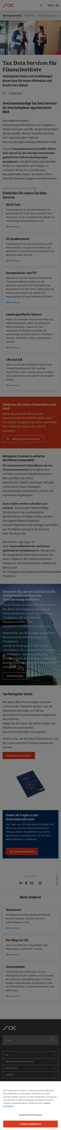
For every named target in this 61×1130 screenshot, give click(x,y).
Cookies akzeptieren (30, 1123)
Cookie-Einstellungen (30, 1114)
